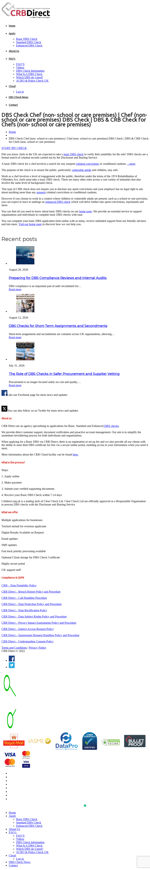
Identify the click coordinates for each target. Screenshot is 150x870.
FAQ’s (12, 58)
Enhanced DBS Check (29, 45)
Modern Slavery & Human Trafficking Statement (36, 799)
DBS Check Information (30, 70)
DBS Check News (18, 97)
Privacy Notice (37, 647)
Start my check (14, 148)
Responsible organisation (23, 795)
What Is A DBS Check (29, 74)
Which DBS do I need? (29, 77)
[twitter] (12, 667)
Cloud (12, 86)
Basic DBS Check (26, 38)
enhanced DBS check (57, 201)
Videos (20, 67)
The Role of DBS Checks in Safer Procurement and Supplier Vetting (64, 374)
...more (131, 163)
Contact (13, 104)
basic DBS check (74, 154)
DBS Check (15, 773)
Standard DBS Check (28, 42)
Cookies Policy (17, 791)
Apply (12, 33)
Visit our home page (30, 224)
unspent (41, 192)
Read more (15, 289)
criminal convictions (87, 163)
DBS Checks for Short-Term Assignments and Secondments (58, 326)
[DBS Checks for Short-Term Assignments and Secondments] (25, 311)
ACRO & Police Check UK (32, 80)
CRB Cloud (15, 780)
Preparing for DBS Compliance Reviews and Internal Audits (58, 278)
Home (12, 25)
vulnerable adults (81, 170)
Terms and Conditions (14, 647)
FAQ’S (20, 64)
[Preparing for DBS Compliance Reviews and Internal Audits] (25, 263)
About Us (14, 51)
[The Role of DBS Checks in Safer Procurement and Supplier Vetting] (25, 359)
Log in (20, 91)
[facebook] (12, 660)
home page (85, 211)
